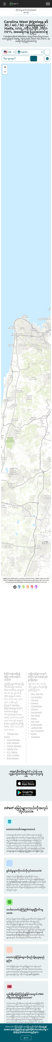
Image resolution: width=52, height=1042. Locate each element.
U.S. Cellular (12, 752)
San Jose (35, 721)
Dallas (34, 718)
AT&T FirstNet (13, 755)
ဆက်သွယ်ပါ (34, 974)
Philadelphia (36, 706)
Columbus (35, 737)
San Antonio (36, 712)
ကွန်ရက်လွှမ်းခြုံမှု (33, 58)
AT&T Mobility (13, 743)
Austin (34, 734)
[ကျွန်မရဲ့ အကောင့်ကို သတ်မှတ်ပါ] (48, 3)
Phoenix (34, 709)
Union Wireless (13, 740)
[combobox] (9, 52)
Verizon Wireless (14, 746)
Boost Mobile (13, 758)
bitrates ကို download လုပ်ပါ (40, 58)
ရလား (26, 1038)
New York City (37, 694)
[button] (4, 67)
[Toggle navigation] (4, 3)
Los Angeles (36, 697)
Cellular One (12, 749)
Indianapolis (36, 724)
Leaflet (5, 578)
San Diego (35, 715)
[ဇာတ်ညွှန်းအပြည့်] (47, 52)
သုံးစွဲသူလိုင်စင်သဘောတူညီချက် (25, 1032)
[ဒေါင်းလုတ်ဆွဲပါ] (26, 783)
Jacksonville (36, 728)
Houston (34, 703)
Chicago (34, 700)
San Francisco (37, 731)
